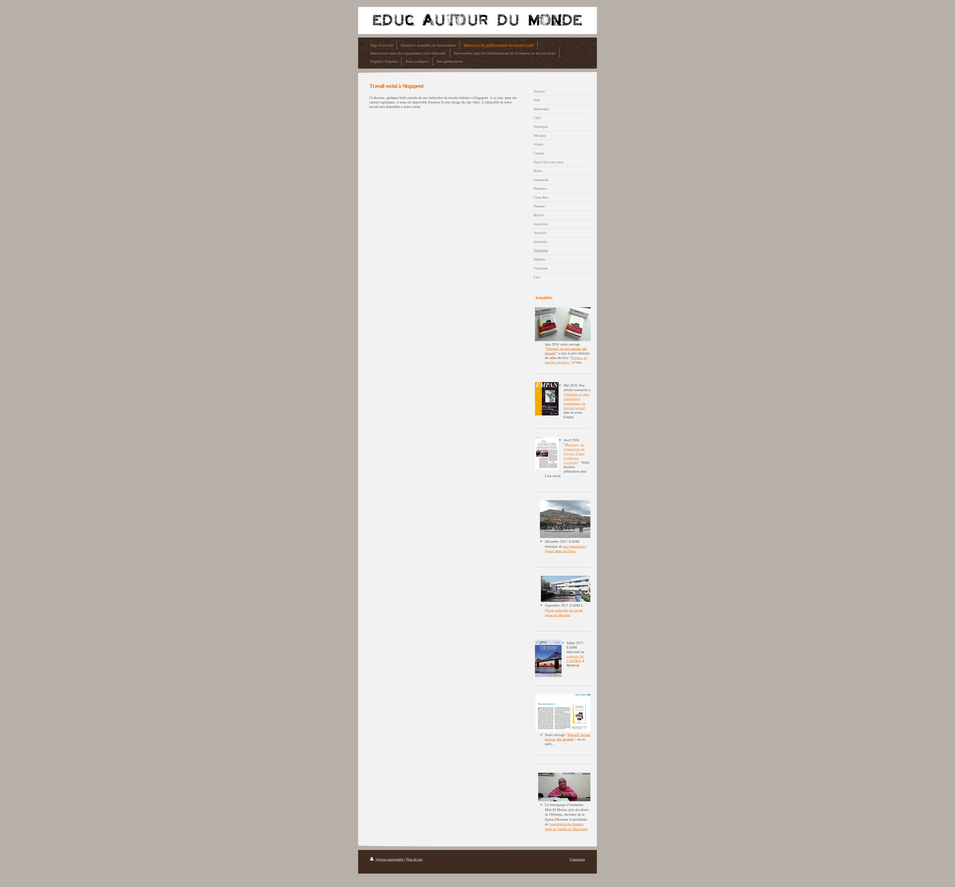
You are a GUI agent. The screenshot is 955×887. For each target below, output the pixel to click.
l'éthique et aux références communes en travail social (576, 401)
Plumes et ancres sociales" (566, 359)
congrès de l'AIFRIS (575, 658)
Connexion (577, 859)
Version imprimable (389, 859)
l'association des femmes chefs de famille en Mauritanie (566, 826)
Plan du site (414, 859)
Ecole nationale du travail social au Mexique (564, 613)
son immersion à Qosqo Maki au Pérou (565, 549)
